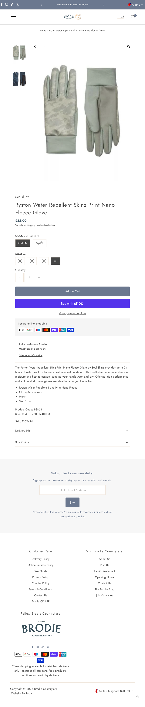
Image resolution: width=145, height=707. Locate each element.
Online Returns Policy (40, 565)
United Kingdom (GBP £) (114, 691)
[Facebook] (1, 4)
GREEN (22, 243)
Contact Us (40, 595)
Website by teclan (22, 693)
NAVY (41, 243)
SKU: (18, 421)
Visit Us (104, 565)
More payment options (72, 313)
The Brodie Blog (104, 589)
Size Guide (22, 442)
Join (72, 502)
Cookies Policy (40, 583)
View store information (30, 355)
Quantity (20, 270)
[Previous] (41, 5)
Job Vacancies (104, 595)
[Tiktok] (12, 4)
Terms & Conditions (40, 589)
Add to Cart (72, 291)
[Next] (103, 5)
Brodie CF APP (41, 601)
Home (43, 30)
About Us (104, 559)
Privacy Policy (40, 577)
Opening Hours (104, 577)
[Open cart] (133, 16)
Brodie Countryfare (45, 689)
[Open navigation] (13, 16)
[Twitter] (17, 4)
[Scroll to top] (137, 696)
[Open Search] (120, 17)
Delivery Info (23, 431)
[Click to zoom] (128, 46)
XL (55, 261)
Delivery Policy (40, 559)
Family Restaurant (104, 571)
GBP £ (136, 5)
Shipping (31, 225)
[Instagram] (6, 4)
